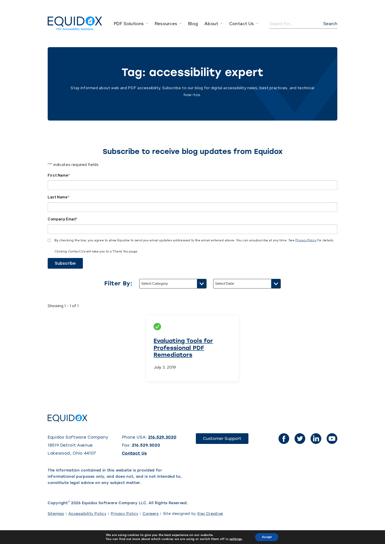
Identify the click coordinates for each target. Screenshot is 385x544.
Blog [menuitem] (193, 23)
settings (235, 539)
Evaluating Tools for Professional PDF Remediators (183, 347)
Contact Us (134, 453)
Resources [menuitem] (166, 23)
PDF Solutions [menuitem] (129, 23)
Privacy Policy (305, 240)
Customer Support (225, 440)
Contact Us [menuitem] (241, 23)
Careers (150, 514)
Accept (267, 537)
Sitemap (56, 514)
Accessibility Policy (87, 514)
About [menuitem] (211, 23)
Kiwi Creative (210, 514)
